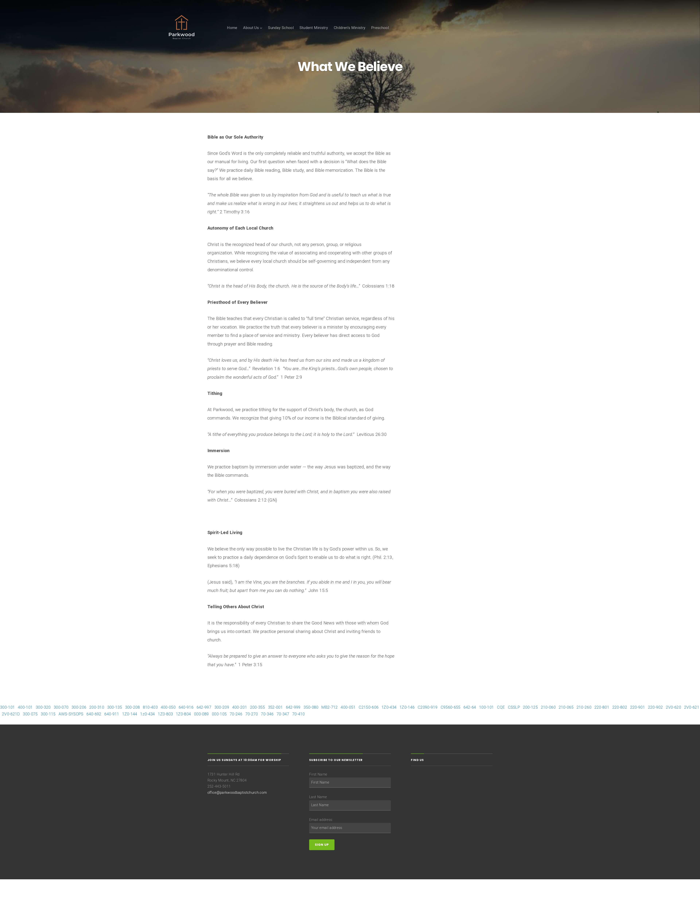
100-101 (486, 707)
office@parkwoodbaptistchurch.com (237, 793)
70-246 (236, 714)
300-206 (78, 707)
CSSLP (514, 707)
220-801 (601, 707)
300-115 (48, 714)
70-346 (267, 714)
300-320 (43, 707)
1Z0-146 (407, 707)
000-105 (219, 714)
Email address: (321, 820)
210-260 (584, 707)
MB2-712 (329, 707)
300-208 (132, 707)
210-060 (548, 707)
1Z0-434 (389, 707)
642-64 (469, 707)
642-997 (204, 707)
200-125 (530, 707)
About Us (251, 28)
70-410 (298, 714)
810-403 (150, 707)
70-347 (283, 714)
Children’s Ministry (349, 28)
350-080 (311, 707)
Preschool (380, 28)
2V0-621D (11, 714)
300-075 (30, 714)
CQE (501, 707)
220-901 (637, 707)
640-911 (111, 714)
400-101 (25, 707)
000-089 (201, 714)
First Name (318, 774)
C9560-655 (450, 707)
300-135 (114, 707)
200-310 (96, 707)
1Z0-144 (129, 714)
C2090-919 (428, 707)
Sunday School (281, 28)
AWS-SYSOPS (71, 714)
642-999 (293, 707)
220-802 (619, 707)
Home (232, 28)
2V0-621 (691, 707)
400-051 (348, 707)
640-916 (186, 707)
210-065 (566, 707)
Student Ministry (314, 28)
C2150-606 (368, 707)
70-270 (251, 714)
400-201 (239, 707)
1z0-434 (147, 714)
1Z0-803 (165, 714)
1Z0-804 (183, 714)
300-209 (221, 707)
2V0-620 (673, 707)
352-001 (275, 707)
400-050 (168, 707)
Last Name (318, 797)
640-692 (93, 714)
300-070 (61, 707)
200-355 (257, 707)
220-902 (655, 707)
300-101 (7, 707)
